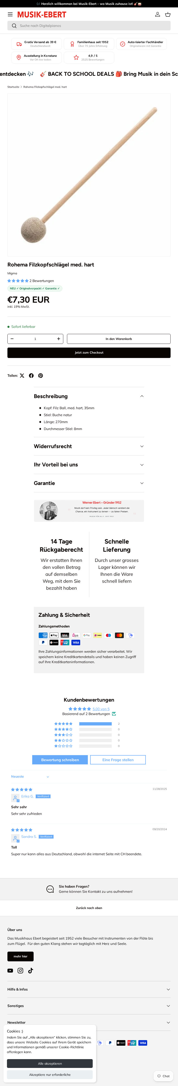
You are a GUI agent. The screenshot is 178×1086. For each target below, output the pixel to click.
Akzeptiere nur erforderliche (50, 1075)
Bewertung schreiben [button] (60, 759)
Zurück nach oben (89, 908)
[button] (168, 14)
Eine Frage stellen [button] (118, 759)
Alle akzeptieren (50, 1063)
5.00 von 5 (101, 709)
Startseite (13, 87)
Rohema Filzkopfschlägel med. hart (45, 87)
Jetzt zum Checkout (89, 352)
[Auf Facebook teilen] (31, 375)
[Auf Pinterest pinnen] (40, 375)
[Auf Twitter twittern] (22, 375)
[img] (21, 789)
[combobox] (89, 25)
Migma (12, 273)
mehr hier (20, 956)
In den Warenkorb (119, 339)
